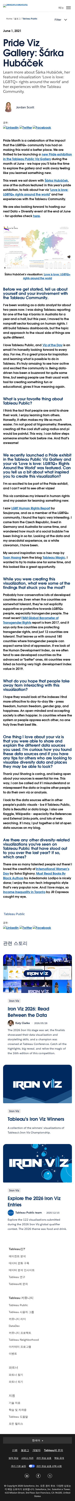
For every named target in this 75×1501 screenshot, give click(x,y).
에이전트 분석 (17, 1256)
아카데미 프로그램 (20, 1346)
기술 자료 (14, 1403)
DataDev (14, 1326)
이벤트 (13, 1353)
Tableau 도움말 (18, 1416)
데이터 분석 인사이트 (22, 1270)
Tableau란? (17, 1249)
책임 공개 (59, 1458)
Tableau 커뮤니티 (21, 1298)
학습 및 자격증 (18, 1410)
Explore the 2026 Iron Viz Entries (34, 1201)
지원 (12, 1396)
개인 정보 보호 (43, 1458)
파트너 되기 (16, 1381)
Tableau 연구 (17, 1277)
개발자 (36, 1450)
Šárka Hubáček (56, 181)
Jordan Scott (25, 107)
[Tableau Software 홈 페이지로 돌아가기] (16, 4)
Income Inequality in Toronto (24, 892)
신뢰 (15, 1450)
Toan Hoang (12, 558)
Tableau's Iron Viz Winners (36, 1119)
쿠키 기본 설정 (18, 1466)
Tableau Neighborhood (24, 1339)
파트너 (13, 1368)
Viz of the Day (52, 345)
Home (9, 18)
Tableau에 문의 (18, 1284)
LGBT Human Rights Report (30, 508)
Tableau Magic (54, 558)
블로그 (17, 18)
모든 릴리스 (16, 1423)
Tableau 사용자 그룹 (21, 1312)
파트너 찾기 (16, 1374)
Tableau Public (29, 18)
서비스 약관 (27, 1458)
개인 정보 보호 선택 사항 (49, 1466)
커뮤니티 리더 (17, 1319)
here (36, 216)
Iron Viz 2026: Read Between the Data (28, 1012)
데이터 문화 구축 (19, 1263)
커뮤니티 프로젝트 (20, 1333)
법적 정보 (13, 1458)
